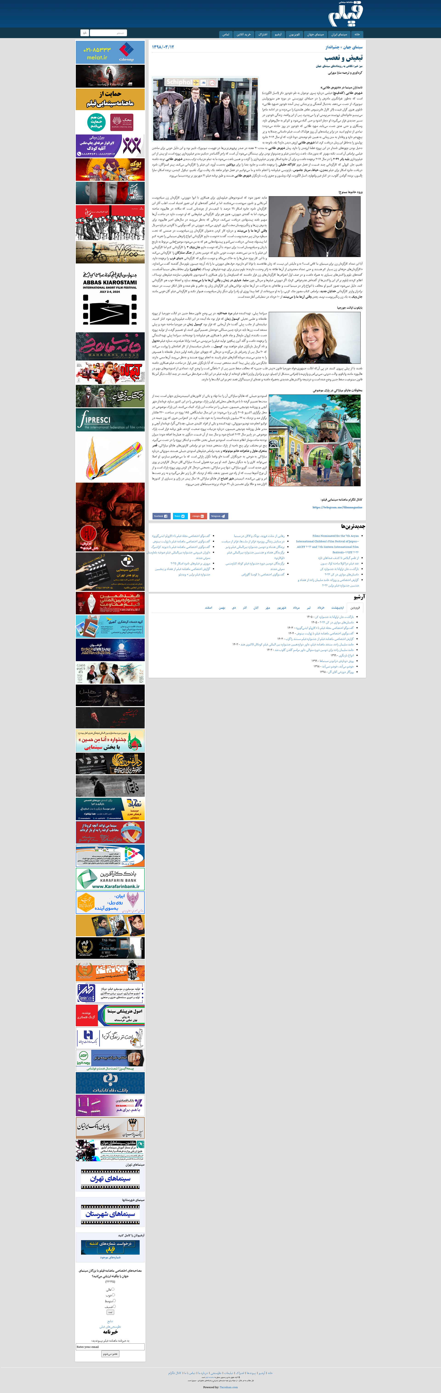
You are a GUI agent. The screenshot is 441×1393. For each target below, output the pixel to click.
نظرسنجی (216, 1373)
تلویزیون (294, 34)
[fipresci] (110, 419)
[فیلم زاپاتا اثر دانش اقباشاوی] (110, 516)
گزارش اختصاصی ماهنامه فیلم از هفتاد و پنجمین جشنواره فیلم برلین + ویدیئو (182, 571)
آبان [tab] (256, 607)
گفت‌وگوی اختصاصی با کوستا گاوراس (263, 574)
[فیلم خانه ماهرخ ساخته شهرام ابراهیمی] (110, 346)
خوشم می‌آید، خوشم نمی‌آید (338, 666)
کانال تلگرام (174, 1373)
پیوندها (251, 1373)
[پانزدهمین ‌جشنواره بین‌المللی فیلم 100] (110, 75)
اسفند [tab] (208, 607)
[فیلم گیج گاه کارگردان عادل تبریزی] (110, 372)
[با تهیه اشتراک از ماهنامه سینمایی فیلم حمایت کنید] (110, 99)
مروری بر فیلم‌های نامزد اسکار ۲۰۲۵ (190, 563)
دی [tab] (234, 607)
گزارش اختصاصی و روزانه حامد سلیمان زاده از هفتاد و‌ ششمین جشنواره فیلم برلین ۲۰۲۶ (328, 582)
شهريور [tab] (281, 607)
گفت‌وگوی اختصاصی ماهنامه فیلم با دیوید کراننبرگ (180, 546)
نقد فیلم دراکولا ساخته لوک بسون (340, 563)
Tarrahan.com (229, 1387)
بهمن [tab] (222, 607)
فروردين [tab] (355, 607)
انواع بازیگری (346, 655)
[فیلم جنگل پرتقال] (110, 395)
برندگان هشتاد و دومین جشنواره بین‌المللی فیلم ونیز (255, 546)
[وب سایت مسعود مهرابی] (110, 456)
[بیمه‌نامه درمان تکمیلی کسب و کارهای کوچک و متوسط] (110, 52)
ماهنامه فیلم (210, 1377)
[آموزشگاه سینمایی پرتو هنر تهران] (110, 571)
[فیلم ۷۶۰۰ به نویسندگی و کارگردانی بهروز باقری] (110, 252)
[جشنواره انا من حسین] (110, 740)
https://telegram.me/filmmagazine (337, 507)
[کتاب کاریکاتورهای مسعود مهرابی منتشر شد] (110, 222)
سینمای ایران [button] (339, 34)
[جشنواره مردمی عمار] (110, 649)
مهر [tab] (267, 607)
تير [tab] (309, 607)
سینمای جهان (315, 34)
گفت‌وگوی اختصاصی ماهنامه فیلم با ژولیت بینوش (181, 541)
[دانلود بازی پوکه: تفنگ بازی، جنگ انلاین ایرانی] (110, 169)
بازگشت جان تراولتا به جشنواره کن (339, 568)
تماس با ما (189, 1373)
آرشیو (278, 34)
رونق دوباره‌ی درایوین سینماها (336, 660)
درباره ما (203, 1373)
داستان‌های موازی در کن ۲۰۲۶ (342, 574)
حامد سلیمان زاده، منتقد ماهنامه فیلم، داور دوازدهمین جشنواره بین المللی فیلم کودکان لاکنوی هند (297, 644)
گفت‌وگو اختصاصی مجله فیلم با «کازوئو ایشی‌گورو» (181, 535)
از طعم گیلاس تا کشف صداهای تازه (338, 557)
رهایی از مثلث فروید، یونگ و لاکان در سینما (259, 535)
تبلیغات (228, 1373)
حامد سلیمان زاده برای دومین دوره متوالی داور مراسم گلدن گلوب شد (314, 649)
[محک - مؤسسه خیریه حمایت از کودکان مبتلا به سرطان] (110, 122)
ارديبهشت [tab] (337, 607)
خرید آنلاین (244, 34)
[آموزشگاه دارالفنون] (110, 763)
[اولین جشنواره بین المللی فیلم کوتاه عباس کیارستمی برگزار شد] (110, 297)
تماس (226, 34)
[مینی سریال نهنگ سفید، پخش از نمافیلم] (110, 192)
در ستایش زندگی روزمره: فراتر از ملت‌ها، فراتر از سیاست (253, 541)
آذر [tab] (245, 607)
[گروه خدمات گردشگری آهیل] (110, 626)
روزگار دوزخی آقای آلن (341, 671)
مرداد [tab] (296, 607)
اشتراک (262, 34)
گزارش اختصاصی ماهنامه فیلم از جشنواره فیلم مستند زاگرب (320, 638)
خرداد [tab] (321, 607)
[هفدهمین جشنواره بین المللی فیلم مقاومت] (110, 602)
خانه (357, 34)
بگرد (85, 33)
